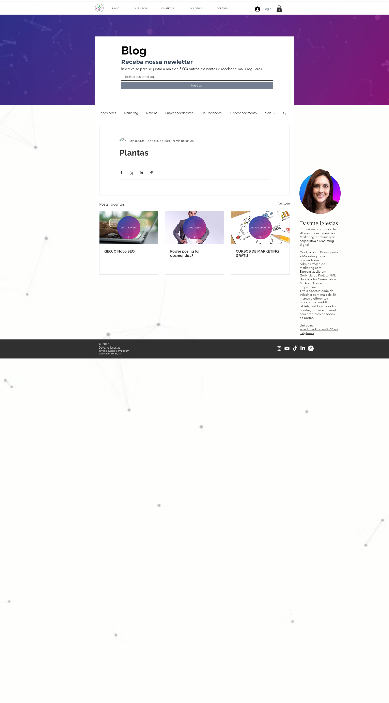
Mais (268, 113)
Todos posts (107, 113)
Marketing (131, 113)
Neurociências (211, 113)
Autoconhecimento (243, 113)
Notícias (151, 113)
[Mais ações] (267, 140)
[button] (279, 8)
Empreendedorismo (179, 113)
